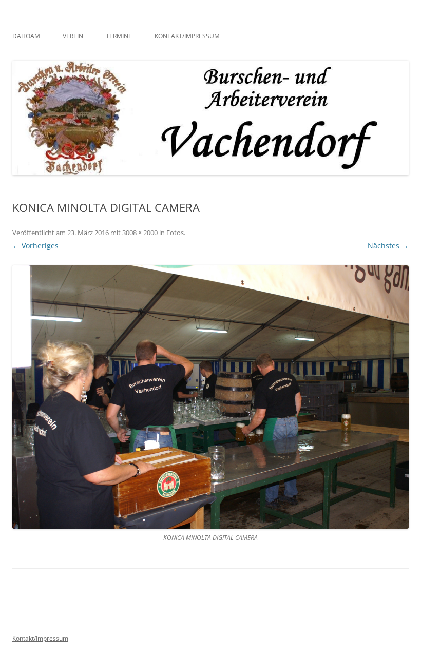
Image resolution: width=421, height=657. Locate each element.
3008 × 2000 (140, 232)
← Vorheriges (35, 245)
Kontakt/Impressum (187, 36)
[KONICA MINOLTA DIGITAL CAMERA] (210, 397)
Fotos (175, 232)
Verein (73, 36)
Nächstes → (388, 245)
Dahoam (26, 36)
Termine (119, 36)
